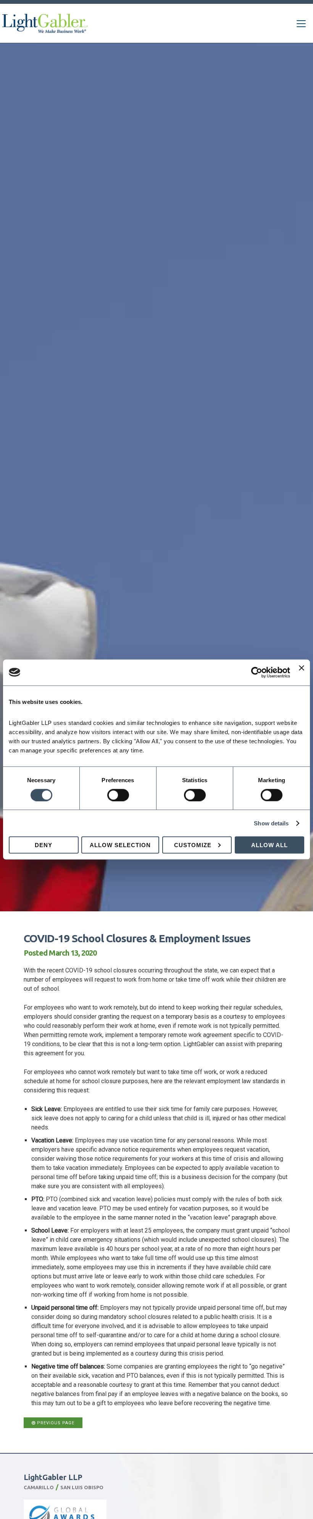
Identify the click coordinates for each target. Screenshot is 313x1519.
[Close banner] (301, 672)
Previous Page (54, 1422)
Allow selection (120, 845)
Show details (271, 823)
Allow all (269, 845)
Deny (43, 845)
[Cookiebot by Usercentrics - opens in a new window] (256, 672)
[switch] (118, 795)
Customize (192, 845)
